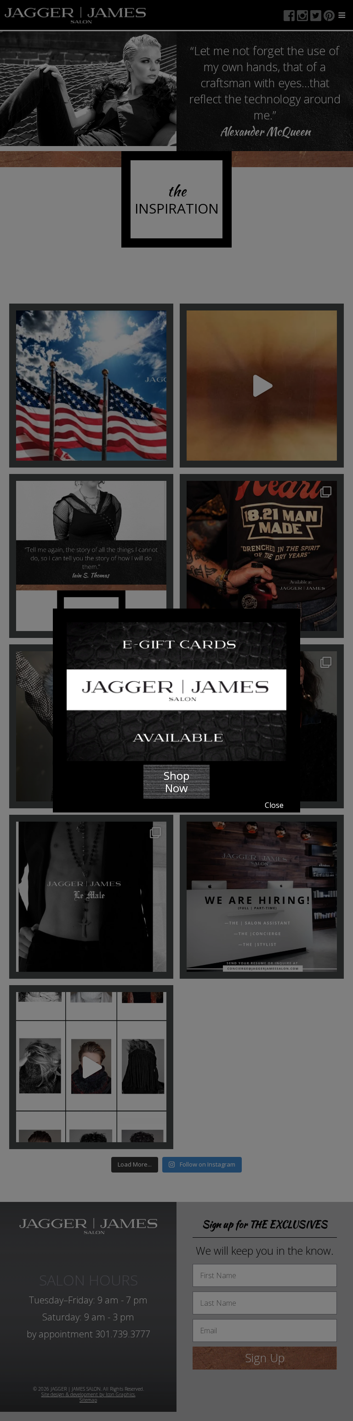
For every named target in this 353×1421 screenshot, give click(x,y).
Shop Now (176, 781)
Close (274, 805)
